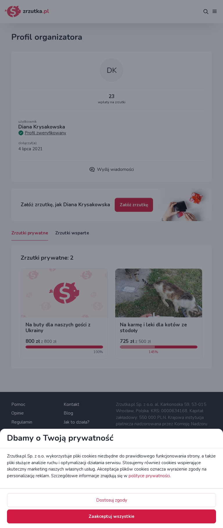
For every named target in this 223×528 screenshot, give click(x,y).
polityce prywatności (149, 476)
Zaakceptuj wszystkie (111, 516)
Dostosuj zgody (111, 500)
